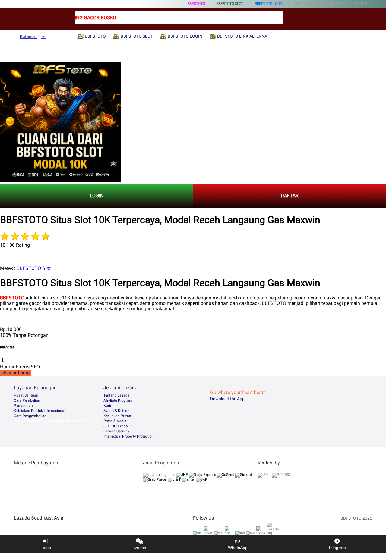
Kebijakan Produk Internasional (39, 411)
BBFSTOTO (196, 4)
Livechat (139, 547)
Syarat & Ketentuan (119, 411)
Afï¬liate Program (117, 400)
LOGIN (96, 195)
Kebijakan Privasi (117, 416)
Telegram (337, 547)
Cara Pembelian (27, 400)
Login (45, 547)
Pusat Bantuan (26, 395)
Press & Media (114, 421)
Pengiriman (23, 405)
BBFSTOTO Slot (34, 268)
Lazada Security (116, 431)
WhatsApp (238, 547)
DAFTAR (290, 195)
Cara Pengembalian (30, 416)
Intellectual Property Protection (128, 436)
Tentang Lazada (116, 395)
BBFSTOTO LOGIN (269, 4)
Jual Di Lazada (115, 426)
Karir (107, 405)
